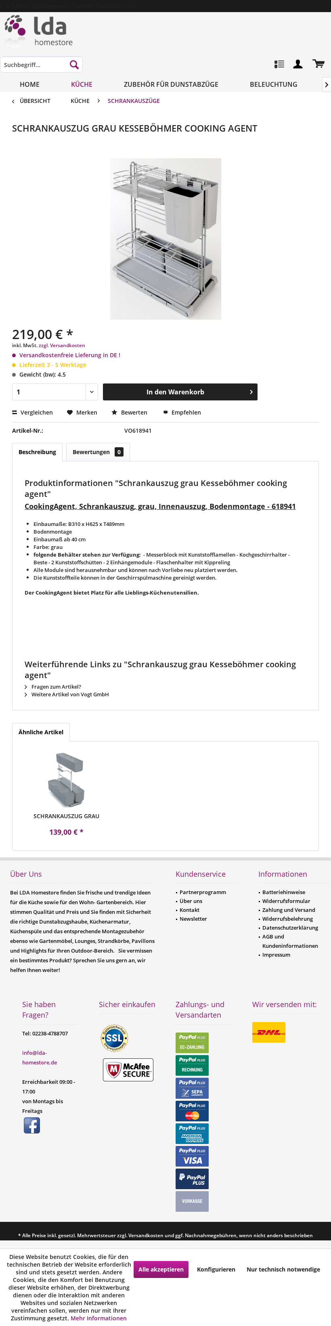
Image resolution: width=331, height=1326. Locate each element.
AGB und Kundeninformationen (290, 941)
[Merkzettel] (278, 65)
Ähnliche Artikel (41, 732)
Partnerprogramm (203, 892)
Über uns (191, 901)
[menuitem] (41, 68)
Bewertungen (97, 452)
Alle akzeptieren (161, 1269)
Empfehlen (185, 412)
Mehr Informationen (99, 1318)
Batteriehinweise (283, 892)
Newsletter (193, 918)
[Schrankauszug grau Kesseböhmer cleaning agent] (66, 780)
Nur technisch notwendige (283, 1269)
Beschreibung (37, 452)
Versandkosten (145, 1235)
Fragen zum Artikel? (55, 686)
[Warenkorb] (318, 65)
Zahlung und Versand (288, 909)
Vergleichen (36, 412)
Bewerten (134, 412)
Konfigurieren (216, 1269)
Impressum (276, 954)
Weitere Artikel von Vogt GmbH (69, 694)
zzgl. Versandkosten (62, 345)
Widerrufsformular (286, 901)
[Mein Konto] (298, 65)
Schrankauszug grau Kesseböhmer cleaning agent (66, 816)
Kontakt (189, 909)
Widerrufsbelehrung (287, 918)
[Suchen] (74, 65)
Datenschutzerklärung (290, 927)
